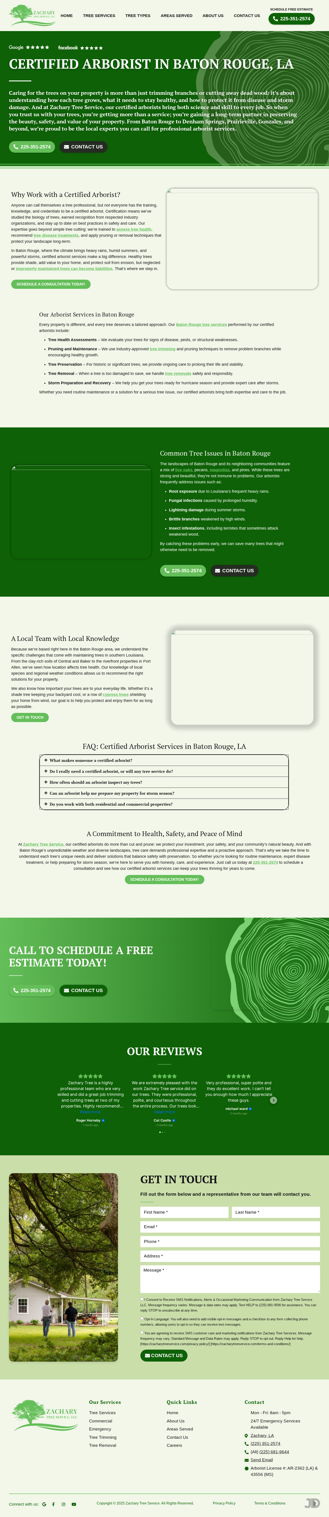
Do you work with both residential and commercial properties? (111, 804)
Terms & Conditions (269, 1503)
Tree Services (99, 15)
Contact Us (247, 15)
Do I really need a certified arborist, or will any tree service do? (111, 771)
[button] (164, 760)
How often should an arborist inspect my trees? (96, 782)
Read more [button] (90, 1111)
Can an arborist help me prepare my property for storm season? (112, 793)
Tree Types (137, 15)
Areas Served (176, 15)
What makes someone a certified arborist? (91, 760)
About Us (213, 15)
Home (67, 15)
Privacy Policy (224, 1503)
